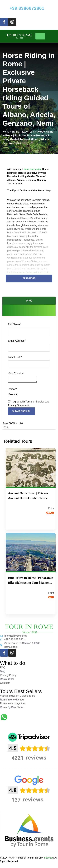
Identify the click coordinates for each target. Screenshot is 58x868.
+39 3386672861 (27, 8)
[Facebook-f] (4, 22)
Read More (29, 278)
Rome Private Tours (23, 131)
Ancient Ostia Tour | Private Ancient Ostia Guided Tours (28, 495)
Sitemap (48, 857)
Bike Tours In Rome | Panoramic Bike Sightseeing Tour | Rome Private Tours (30, 580)
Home (5, 131)
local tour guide (32, 169)
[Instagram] (12, 22)
